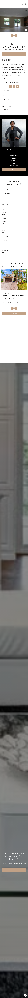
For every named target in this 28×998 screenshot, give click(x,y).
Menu (25, 4)
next (15, 35)
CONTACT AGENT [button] (14, 169)
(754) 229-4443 (14, 160)
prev (12, 35)
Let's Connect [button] (14, 869)
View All (14, 313)
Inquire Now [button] (14, 53)
